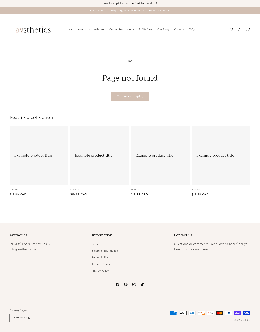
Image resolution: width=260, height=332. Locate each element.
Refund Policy (100, 257)
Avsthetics (245, 320)
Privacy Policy (100, 270)
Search (96, 244)
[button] (232, 29)
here (204, 249)
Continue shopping (130, 96)
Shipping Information (105, 250)
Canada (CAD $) (21, 317)
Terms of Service (102, 264)
